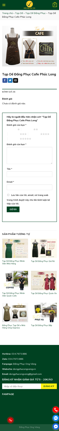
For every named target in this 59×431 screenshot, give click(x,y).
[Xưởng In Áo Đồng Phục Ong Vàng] (29, 5)
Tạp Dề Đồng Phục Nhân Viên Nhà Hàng (13, 262)
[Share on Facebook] (4, 80)
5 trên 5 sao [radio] (14, 139)
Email (10, 182)
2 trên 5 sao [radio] (27, 129)
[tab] (29, 92)
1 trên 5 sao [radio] (11, 129)
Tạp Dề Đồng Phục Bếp (41, 325)
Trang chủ (7, 13)
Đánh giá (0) (8, 92)
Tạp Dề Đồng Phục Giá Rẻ (43, 261)
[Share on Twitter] (10, 80)
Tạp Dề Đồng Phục (35, 13)
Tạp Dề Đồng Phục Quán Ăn (44, 293)
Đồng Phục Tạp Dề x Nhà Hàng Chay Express (13, 326)
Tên (9, 169)
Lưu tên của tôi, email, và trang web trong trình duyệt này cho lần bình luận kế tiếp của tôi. (28, 199)
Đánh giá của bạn (16, 125)
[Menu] (4, 4)
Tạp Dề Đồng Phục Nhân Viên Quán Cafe (13, 294)
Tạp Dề (19, 13)
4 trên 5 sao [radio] (34, 134)
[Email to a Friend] (15, 80)
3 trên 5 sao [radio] (14, 134)
